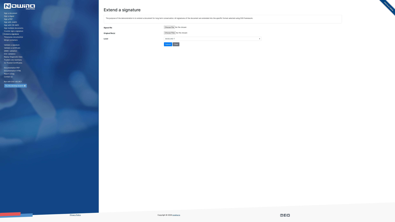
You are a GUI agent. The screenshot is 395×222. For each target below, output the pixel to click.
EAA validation (9, 54)
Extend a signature (11, 34)
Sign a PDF (8, 19)
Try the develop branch (14, 86)
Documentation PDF (12, 68)
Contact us (8, 77)
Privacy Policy (75, 215)
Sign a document (10, 13)
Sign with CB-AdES (11, 25)
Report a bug (9, 74)
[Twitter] (288, 215)
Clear (176, 44)
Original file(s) (109, 33)
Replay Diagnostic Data (13, 57)
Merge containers (11, 40)
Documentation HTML (12, 71)
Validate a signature (11, 45)
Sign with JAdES (10, 22)
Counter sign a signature (13, 31)
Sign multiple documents (13, 28)
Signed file (108, 28)
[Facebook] (285, 215)
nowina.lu (176, 215)
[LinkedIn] (281, 215)
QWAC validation (10, 51)
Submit (168, 44)
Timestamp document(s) (13, 37)
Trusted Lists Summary (13, 60)
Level (106, 39)
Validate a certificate (12, 48)
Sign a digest (9, 16)
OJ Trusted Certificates (13, 63)
